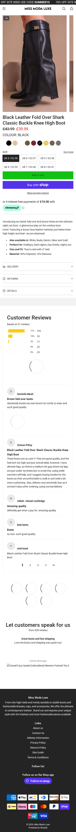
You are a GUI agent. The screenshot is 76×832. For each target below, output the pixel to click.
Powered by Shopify (38, 827)
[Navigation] (4, 8)
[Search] (64, 8)
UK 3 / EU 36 (11, 158)
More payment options (38, 193)
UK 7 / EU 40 (29, 167)
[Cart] (71, 8)
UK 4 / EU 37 (29, 158)
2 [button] (30, 565)
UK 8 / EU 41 (47, 167)
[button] (46, 565)
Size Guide (68, 152)
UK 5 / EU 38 (47, 158)
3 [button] (38, 565)
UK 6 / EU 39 (11, 167)
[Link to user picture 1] (17, 421)
